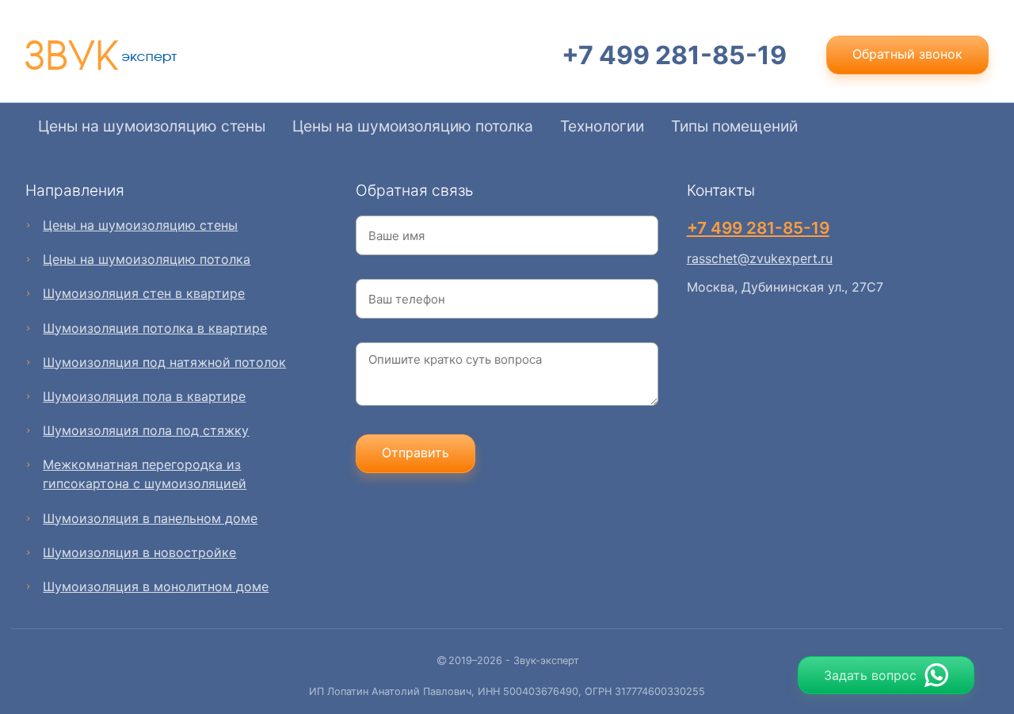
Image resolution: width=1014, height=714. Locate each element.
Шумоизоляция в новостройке (139, 552)
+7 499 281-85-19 (674, 55)
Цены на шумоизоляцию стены (151, 126)
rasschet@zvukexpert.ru (760, 258)
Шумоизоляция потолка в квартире (155, 328)
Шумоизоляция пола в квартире (144, 396)
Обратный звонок (907, 54)
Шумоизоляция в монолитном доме (156, 586)
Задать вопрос (870, 675)
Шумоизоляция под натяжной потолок (164, 362)
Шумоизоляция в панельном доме (150, 518)
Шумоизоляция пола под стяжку (146, 430)
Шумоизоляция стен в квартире (144, 293)
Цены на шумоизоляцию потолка (412, 126)
